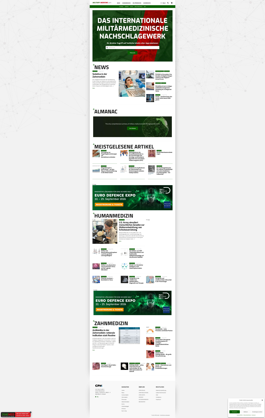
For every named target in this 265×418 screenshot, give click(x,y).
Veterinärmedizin (125, 402)
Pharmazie (124, 399)
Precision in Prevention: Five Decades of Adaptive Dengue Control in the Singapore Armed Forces (163, 76)
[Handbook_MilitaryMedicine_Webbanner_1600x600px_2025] (159, 266)
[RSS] (97, 396)
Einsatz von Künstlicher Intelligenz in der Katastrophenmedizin (136, 266)
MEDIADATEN (142, 402)
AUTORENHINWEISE (143, 399)
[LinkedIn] (95, 396)
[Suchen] (107, 47)
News (123, 392)
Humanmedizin (125, 395)
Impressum (254, 415)
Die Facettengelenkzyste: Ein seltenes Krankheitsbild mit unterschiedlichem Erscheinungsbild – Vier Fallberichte (164, 171)
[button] (262, 400)
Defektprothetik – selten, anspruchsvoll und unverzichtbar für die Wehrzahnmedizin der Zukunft (136, 368)
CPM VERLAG (142, 390)
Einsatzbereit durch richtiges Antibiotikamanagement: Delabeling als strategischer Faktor (163, 88)
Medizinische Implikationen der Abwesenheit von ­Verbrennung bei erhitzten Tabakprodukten (137, 170)
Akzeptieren (234, 412)
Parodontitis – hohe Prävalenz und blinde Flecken (163, 330)
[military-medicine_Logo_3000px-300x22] (101, 2)
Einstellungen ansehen (257, 412)
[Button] (172, 3)
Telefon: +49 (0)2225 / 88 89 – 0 (102, 392)
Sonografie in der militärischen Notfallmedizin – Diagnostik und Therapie (136, 280)
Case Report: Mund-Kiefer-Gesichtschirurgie (108, 366)
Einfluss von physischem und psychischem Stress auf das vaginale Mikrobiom (108, 267)
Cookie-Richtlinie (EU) (161, 392)
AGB (157, 395)
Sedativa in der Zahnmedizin (99, 75)
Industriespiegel (125, 406)
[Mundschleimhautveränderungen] (151, 153)
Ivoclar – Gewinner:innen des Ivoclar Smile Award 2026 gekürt (163, 98)
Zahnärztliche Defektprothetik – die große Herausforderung (163, 354)
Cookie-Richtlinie (240, 415)
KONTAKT (141, 397)
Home (123, 390)
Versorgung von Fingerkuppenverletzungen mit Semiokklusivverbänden (109, 154)
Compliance (158, 397)
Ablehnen (246, 412)
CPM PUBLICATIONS (143, 392)
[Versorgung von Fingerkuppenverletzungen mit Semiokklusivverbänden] (96, 153)
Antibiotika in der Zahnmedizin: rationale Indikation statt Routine (103, 333)
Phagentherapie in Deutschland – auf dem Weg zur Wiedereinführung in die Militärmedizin (109, 170)
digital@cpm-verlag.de (100, 394)
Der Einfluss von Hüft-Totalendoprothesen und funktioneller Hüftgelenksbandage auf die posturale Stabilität (136, 254)
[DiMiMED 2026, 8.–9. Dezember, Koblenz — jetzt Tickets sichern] (6, 414)
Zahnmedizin (125, 397)
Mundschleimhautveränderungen (164, 153)
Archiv (123, 404)
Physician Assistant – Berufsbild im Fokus (107, 279)
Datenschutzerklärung (247, 415)
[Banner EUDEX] (132, 210)
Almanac (124, 408)
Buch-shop (124, 411)
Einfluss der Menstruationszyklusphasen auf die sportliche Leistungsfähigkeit (109, 253)
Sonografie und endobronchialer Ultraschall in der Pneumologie (163, 279)
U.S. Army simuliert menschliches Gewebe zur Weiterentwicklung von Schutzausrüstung (131, 226)
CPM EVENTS (142, 395)
